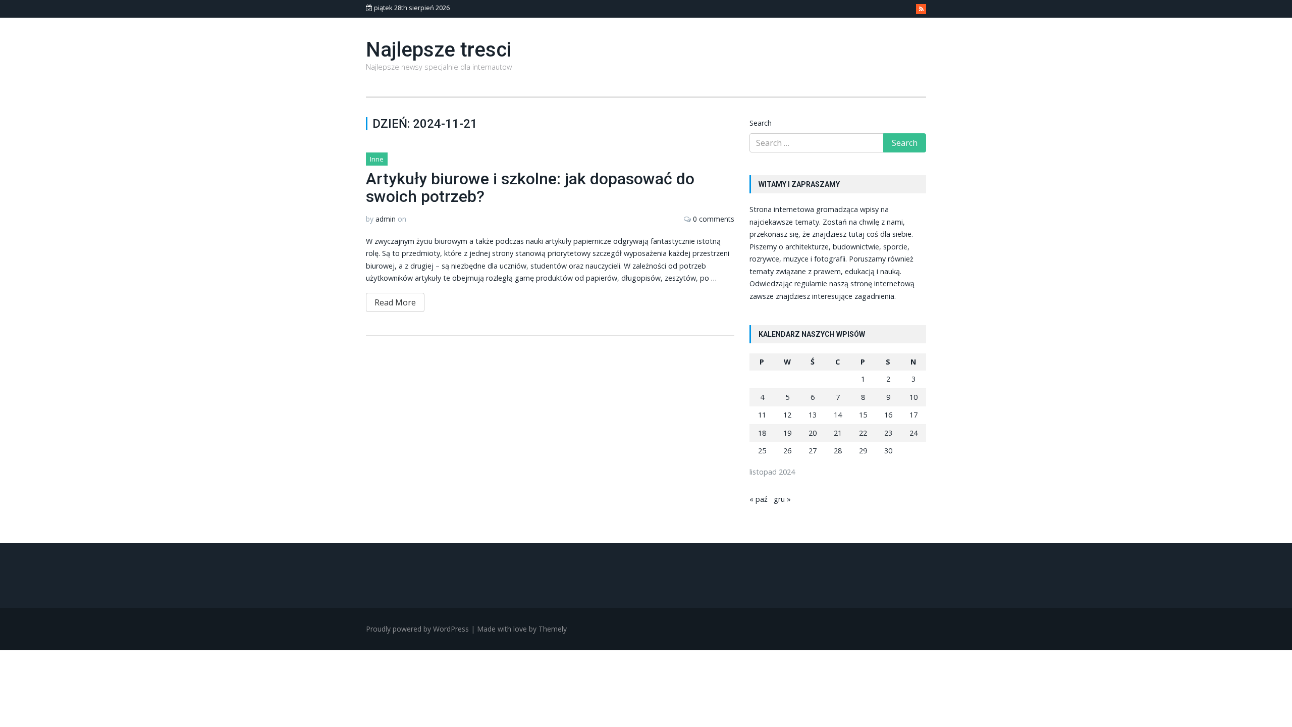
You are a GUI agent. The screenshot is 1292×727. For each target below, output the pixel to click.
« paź (758, 499)
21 (838, 433)
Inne (377, 159)
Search (760, 123)
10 (913, 397)
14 (838, 415)
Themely (553, 629)
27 (813, 450)
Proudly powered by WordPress (417, 629)
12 (787, 415)
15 (863, 415)
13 (813, 415)
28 (838, 450)
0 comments (713, 219)
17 (913, 415)
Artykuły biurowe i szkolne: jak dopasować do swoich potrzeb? (530, 187)
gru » (782, 499)
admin (385, 219)
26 (787, 450)
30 (888, 450)
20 (813, 433)
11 (762, 415)
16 (888, 415)
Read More (395, 302)
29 (863, 450)
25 (762, 450)
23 (888, 433)
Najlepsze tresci (438, 50)
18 (762, 433)
